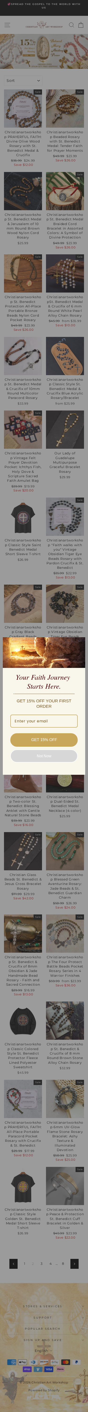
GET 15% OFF (44, 739)
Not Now (44, 756)
